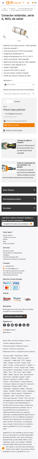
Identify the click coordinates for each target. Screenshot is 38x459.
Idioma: (10, 330)
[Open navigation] (3, 3)
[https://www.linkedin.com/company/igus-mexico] (24, 325)
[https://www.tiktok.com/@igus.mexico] (16, 325)
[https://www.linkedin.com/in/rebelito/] (27, 325)
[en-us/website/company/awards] (7, 299)
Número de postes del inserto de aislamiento (18, 90)
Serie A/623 (4, 10)
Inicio (4, 8)
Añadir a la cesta (11, 125)
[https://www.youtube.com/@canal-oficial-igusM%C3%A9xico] (12, 325)
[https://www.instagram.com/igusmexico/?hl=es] (8, 325)
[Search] (23, 3)
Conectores (12, 8)
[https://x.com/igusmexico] (20, 325)
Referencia (7, 80)
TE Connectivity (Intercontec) (26, 8)
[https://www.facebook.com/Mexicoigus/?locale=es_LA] (4, 325)
